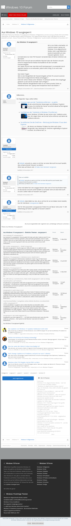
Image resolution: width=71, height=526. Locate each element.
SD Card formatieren (43, 433)
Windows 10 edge (42, 484)
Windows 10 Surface (42, 482)
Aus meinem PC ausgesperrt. (13, 235)
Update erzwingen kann (13, 484)
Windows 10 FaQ (41, 469)
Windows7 (16, 342)
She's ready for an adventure (45, 426)
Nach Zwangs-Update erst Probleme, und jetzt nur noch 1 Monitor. (29, 353)
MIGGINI (16, 349)
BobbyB (21, 163)
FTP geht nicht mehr (43, 409)
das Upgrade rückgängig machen (13, 504)
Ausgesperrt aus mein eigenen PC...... (16, 315)
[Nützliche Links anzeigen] (67, 24)
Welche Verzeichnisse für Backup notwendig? (22, 337)
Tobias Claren (17, 358)
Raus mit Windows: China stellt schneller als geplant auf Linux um (52, 388)
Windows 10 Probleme (43, 476)
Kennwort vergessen (43, 414)
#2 (68, 170)
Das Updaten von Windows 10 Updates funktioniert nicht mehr (28, 329)
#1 (68, 88)
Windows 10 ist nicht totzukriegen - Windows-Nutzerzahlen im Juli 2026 (51, 420)
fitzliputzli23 (17, 367)
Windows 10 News (42, 480)
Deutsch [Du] (6, 445)
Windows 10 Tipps (19, 19)
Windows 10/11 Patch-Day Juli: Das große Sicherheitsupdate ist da (49, 428)
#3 (68, 195)
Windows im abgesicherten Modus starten (15, 497)
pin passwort (34, 373)
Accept (29, 523)
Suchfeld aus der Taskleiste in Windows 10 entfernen (39, 112)
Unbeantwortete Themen (51, 19)
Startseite (24, 445)
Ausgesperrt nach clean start (13, 290)
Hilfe (35, 445)
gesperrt (20, 373)
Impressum (42, 445)
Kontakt (30, 445)
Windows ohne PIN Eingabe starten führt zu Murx (24, 362)
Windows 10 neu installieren (12, 502)
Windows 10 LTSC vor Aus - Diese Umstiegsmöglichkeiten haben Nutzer (48, 412)
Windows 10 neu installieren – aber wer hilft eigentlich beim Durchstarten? (50, 392)
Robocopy (40, 381)
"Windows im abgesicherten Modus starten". (50, 386)
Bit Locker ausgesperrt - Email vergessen (17, 246)
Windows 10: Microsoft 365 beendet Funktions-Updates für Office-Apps (51, 400)
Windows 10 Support (48, 367)
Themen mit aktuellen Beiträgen (34, 19)
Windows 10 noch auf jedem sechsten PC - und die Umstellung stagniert (52, 423)
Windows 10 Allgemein (43, 467)
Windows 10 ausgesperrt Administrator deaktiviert (21, 257)
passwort (26, 373)
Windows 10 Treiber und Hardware (46, 478)
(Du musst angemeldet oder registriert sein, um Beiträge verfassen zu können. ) (47, 224)
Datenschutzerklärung (59, 445)
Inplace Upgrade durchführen (12, 510)
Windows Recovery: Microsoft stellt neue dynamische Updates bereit (49, 397)
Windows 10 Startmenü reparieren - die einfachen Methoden (21, 508)
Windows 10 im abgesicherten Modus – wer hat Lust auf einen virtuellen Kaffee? (51, 383)
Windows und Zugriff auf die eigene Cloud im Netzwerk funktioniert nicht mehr (50, 407)
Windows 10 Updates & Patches (46, 333)
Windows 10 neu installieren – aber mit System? (51, 394)
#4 (68, 212)
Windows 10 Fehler (42, 473)
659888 (16, 333)
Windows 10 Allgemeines (34, 38)
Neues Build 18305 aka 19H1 (11, 513)
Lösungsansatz (34, 203)
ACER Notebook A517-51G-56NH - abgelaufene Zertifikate (51, 417)
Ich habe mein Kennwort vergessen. (45, 167)
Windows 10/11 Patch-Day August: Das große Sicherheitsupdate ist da (51, 403)
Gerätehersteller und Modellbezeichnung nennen (18, 500)
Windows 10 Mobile (42, 471)
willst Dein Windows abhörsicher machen (17, 506)
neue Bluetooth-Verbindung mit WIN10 (48, 431)
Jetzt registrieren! (18, 378)
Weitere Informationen (38, 523)
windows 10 (42, 373)
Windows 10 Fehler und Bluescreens (53, 358)
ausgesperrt (13, 373)
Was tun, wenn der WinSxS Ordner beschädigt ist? (24, 346)
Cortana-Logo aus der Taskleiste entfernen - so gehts (39, 102)
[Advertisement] (32, 49)
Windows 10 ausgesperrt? (12, 268)
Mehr (52, 434)
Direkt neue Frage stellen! (17, 15)
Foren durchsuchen (7, 19)
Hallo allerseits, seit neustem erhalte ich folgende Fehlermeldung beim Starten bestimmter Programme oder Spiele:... (37, 348)
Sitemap (49, 445)
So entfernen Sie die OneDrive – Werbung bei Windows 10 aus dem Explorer (44, 123)
